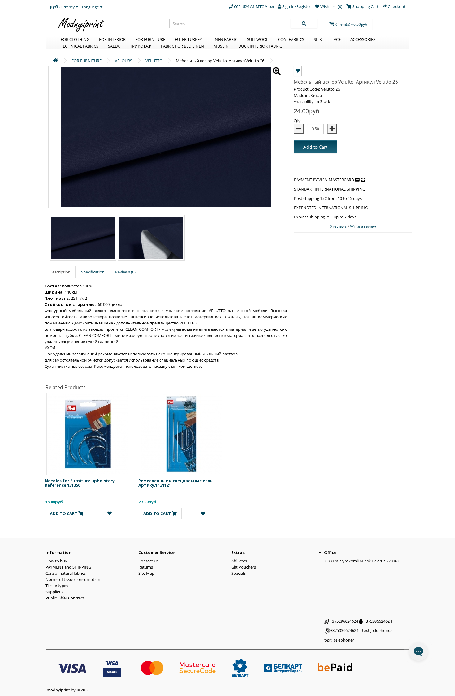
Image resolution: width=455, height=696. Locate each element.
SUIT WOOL (257, 39)
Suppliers (54, 592)
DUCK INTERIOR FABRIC (260, 46)
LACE (336, 39)
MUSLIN (221, 46)
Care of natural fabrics (66, 573)
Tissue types (57, 585)
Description (60, 272)
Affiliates (239, 561)
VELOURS (123, 60)
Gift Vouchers (243, 567)
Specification (93, 272)
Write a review (363, 226)
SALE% (114, 46)
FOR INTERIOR (112, 39)
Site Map (146, 573)
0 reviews (339, 226)
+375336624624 (377, 621)
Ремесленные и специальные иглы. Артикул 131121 (176, 483)
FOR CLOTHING (75, 39)
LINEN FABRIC (224, 39)
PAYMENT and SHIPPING (68, 567)
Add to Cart (315, 147)
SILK (318, 39)
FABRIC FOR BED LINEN (182, 46)
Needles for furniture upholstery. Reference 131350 (80, 483)
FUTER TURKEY (188, 39)
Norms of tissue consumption (73, 579)
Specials (238, 573)
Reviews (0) (125, 272)
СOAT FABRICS (291, 39)
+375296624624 (343, 621)
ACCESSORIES (362, 39)
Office (330, 552)
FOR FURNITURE (150, 39)
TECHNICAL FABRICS (79, 46)
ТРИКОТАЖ (140, 46)
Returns (145, 567)
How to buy (56, 561)
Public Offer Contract (65, 598)
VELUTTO (153, 60)
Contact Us (148, 561)
